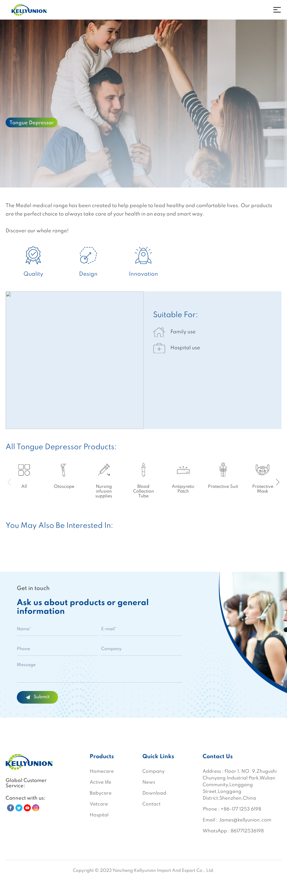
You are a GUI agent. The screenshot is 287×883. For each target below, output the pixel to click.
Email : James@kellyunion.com (237, 820)
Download (154, 793)
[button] (277, 482)
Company (153, 771)
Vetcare (99, 804)
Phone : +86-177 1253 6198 (232, 809)
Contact (151, 804)
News (148, 782)
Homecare (102, 771)
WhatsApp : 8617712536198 (233, 831)
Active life (100, 782)
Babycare (101, 793)
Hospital (99, 815)
